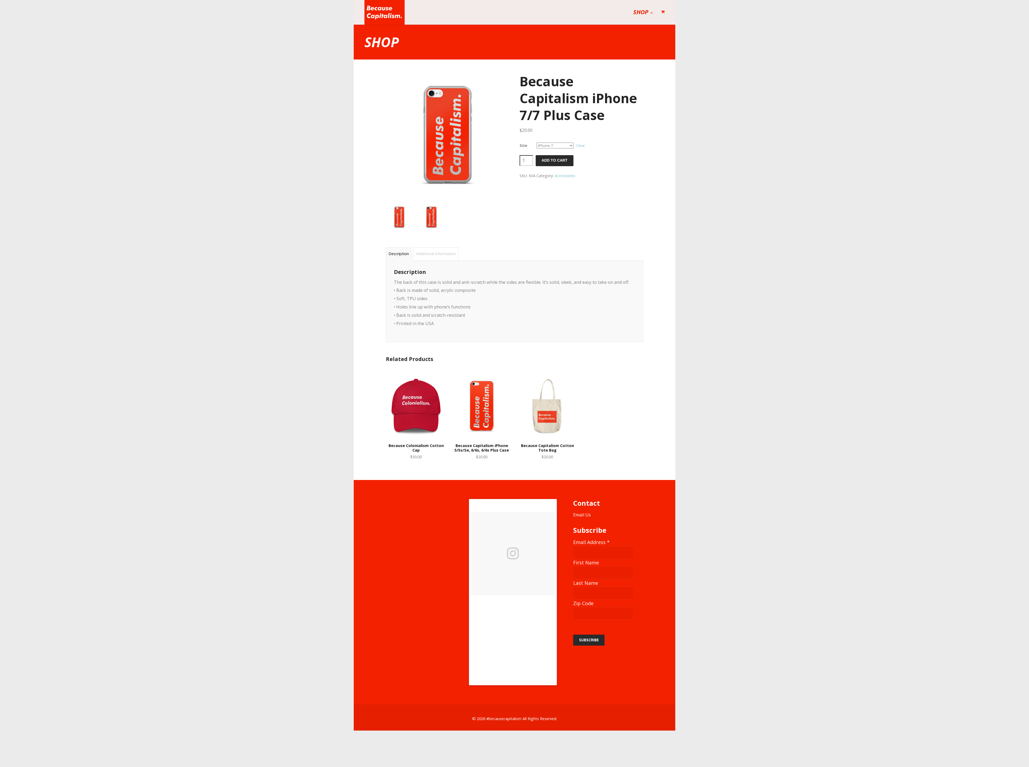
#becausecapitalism (503, 718)
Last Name (585, 583)
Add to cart (555, 160)
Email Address (591, 542)
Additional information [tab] (436, 253)
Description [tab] (399, 253)
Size (523, 145)
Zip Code (583, 603)
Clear (580, 145)
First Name (586, 562)
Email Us (582, 515)
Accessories (565, 175)
